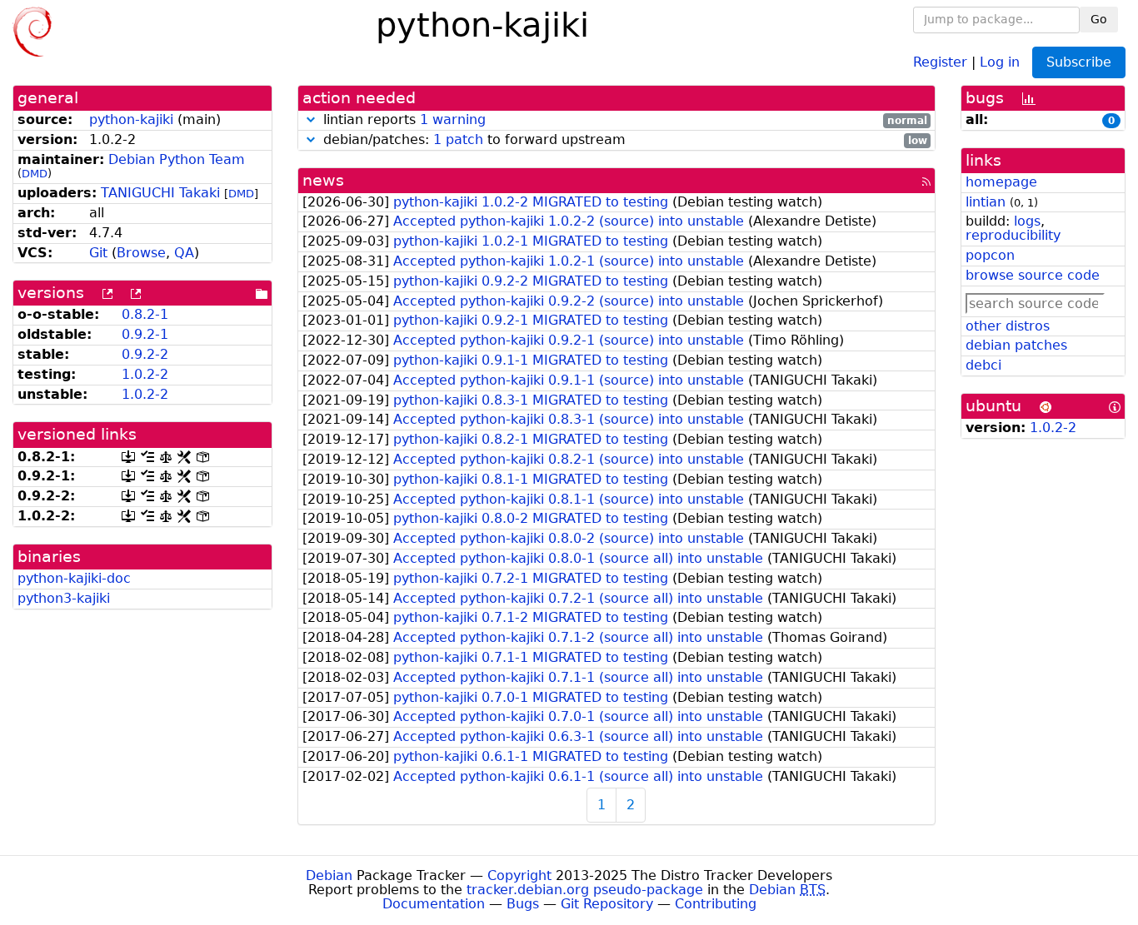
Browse (141, 253)
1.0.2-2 (145, 374)
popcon (990, 255)
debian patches (1016, 345)
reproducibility (1013, 235)
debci (983, 365)
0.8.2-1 (145, 314)
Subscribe (1078, 62)
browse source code (1033, 275)
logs (1027, 221)
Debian (329, 875)
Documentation (433, 904)
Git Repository (607, 904)
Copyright (519, 875)
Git (98, 253)
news (323, 180)
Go (1099, 19)
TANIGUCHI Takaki (160, 193)
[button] (311, 119)
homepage (1001, 182)
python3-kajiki (63, 598)
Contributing (715, 904)
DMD (34, 173)
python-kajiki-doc (74, 578)
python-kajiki (131, 119)
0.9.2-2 (145, 354)
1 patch (458, 139)
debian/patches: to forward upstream (623, 140)
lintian (986, 202)
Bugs (523, 904)
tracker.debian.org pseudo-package (585, 890)
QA (184, 253)
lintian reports (623, 120)
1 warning (453, 119)
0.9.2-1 (145, 334)
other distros (1008, 326)
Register (940, 61)
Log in (1000, 61)
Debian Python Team (176, 159)
